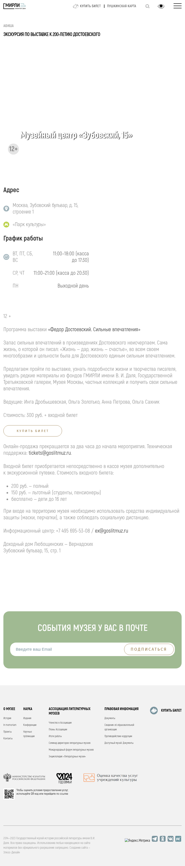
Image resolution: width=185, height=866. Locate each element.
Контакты (8, 738)
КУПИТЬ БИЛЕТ (171, 710)
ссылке (64, 794)
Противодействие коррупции (118, 736)
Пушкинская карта (121, 6)
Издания (27, 718)
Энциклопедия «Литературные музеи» (67, 756)
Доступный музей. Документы (119, 743)
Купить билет (90, 6)
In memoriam (9, 725)
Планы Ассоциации (58, 729)
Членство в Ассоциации (60, 722)
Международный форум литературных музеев (71, 749)
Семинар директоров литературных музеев (69, 743)
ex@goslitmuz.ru (111, 531)
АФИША (8, 26)
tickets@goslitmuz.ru (50, 453)
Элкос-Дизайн (11, 852)
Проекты (7, 731)
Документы (109, 718)
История (7, 718)
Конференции (29, 725)
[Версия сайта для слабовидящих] (161, 6)
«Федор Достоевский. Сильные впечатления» (94, 329)
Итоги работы (55, 736)
